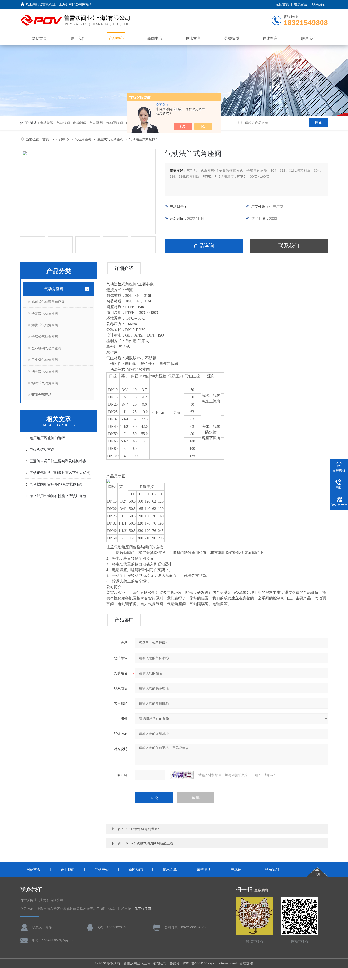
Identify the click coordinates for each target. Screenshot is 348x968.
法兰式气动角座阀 (110, 139)
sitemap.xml (228, 963)
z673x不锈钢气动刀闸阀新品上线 (148, 843)
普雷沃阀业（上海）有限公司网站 (64, 4)
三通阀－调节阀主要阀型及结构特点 (58, 461)
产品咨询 (203, 246)
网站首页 (39, 38)
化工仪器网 (142, 909)
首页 (46, 139)
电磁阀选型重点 (42, 449)
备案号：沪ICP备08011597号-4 (193, 963)
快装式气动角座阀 (44, 313)
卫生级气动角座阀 (44, 360)
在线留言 (300, 4)
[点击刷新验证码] (182, 775)
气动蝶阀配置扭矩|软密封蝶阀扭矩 (57, 484)
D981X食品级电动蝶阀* (141, 829)
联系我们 (319, 4)
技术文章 (193, 38)
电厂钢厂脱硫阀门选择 (47, 438)
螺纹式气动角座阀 (44, 383)
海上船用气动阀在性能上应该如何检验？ (61, 496)
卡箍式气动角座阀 (44, 336)
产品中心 (116, 38)
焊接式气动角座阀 (44, 325)
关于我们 (77, 38)
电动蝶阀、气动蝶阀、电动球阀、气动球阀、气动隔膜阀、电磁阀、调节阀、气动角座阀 (104, 123)
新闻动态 (136, 869)
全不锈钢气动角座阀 (46, 348)
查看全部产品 (41, 394)
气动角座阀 (83, 139)
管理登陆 (246, 963)
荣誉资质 (231, 38)
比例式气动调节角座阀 (48, 302)
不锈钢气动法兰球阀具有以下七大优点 (60, 473)
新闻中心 (154, 38)
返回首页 (282, 4)
